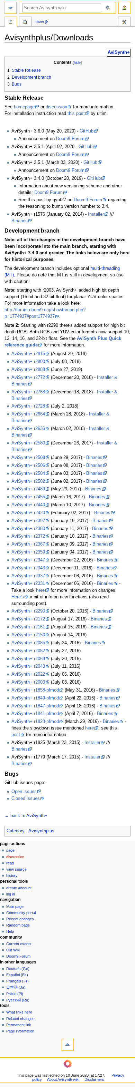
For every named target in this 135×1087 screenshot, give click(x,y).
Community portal (21, 913)
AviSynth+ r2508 (28, 457)
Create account (19, 888)
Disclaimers (94, 1079)
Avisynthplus (41, 831)
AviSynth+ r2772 (28, 377)
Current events (19, 944)
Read (10, 863)
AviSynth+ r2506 (28, 465)
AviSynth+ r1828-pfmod (35, 721)
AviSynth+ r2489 (28, 489)
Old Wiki (13, 950)
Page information (20, 1031)
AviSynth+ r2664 (28, 414)
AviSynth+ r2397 (28, 520)
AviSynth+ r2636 (28, 428)
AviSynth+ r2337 (28, 576)
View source (16, 869)
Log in (10, 894)
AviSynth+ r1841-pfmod (35, 713)
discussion (56, 107)
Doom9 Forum (70, 138)
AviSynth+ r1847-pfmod (35, 706)
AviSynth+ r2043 (28, 666)
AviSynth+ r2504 (28, 473)
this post (76, 113)
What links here (19, 1012)
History (12, 875)
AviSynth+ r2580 (28, 443)
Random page (18, 925)
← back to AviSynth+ (25, 815)
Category (16, 831)
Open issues (24, 791)
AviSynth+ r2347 (28, 560)
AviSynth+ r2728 (28, 406)
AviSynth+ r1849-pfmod (35, 698)
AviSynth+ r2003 (28, 682)
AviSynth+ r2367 (28, 544)
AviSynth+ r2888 (28, 369)
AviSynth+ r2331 (28, 583)
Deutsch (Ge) (17, 969)
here (40, 590)
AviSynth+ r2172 (28, 619)
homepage (24, 107)
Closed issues (25, 798)
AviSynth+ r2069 (28, 658)
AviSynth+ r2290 (28, 611)
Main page (15, 906)
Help (10, 931)
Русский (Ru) (17, 1000)
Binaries (19, 220)
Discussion (15, 857)
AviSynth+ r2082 (28, 650)
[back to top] (68, 1045)
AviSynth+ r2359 (28, 552)
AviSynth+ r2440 (28, 504)
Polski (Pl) (14, 994)
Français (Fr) (17, 981)
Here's (17, 597)
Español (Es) (17, 975)
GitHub (86, 131)
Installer (96, 214)
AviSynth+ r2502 (28, 481)
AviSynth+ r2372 (28, 536)
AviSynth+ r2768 (28, 392)
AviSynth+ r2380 (28, 528)
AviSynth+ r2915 (28, 353)
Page (10, 850)
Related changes (20, 1019)
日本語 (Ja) (16, 987)
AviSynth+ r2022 (28, 674)
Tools (124, 22)
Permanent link (18, 1025)
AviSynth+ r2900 (28, 361)
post (15, 734)
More (40, 21)
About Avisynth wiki (63, 1079)
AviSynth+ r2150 (28, 635)
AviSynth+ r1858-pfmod (35, 690)
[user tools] (124, 8)
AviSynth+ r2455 (28, 496)
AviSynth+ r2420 (28, 512)
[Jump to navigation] (10, 8)
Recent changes (20, 919)
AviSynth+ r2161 (28, 627)
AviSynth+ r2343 (28, 568)
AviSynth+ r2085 (28, 642)
